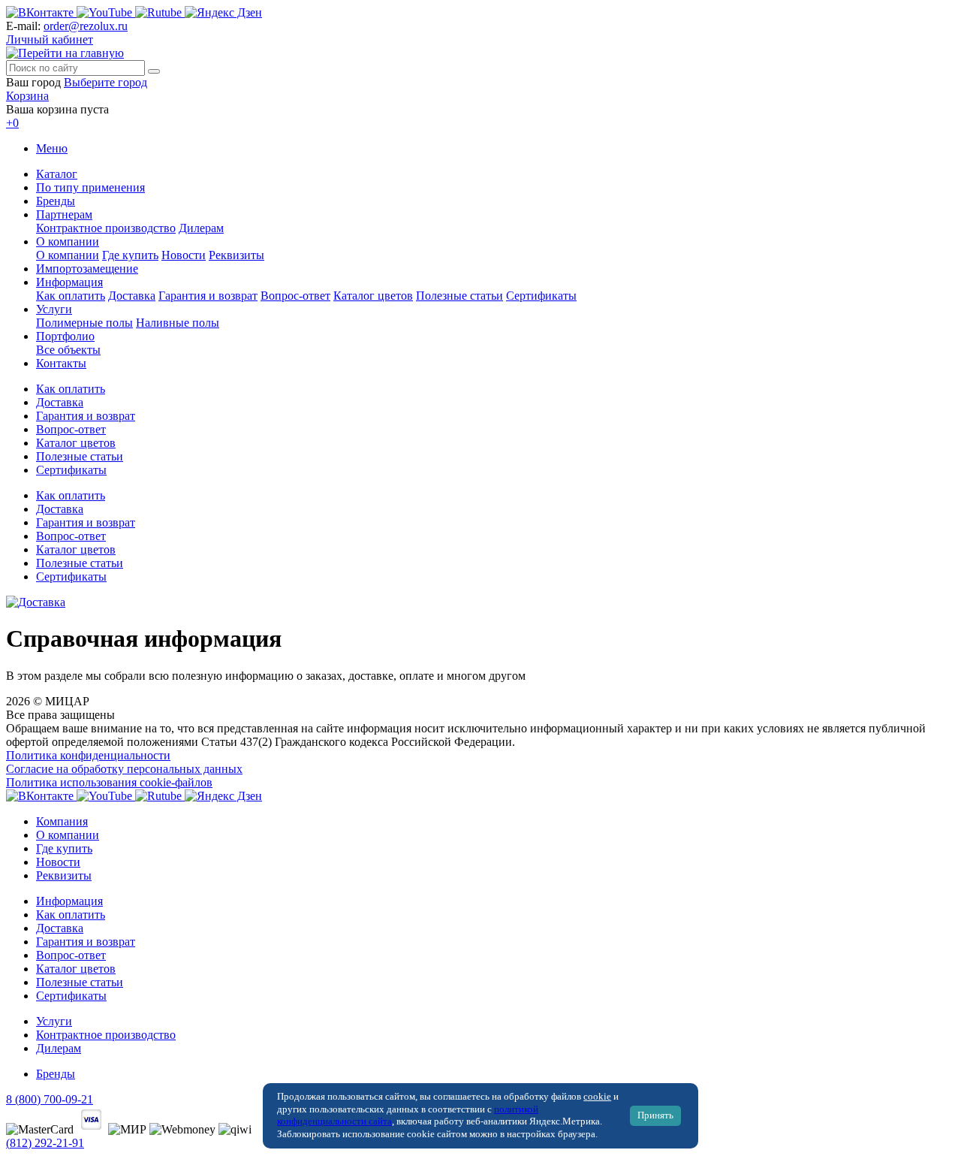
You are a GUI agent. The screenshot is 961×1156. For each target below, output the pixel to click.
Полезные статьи (459, 295)
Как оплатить (70, 295)
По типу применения (90, 187)
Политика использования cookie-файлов (109, 782)
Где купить (130, 255)
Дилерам (201, 228)
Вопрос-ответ (295, 295)
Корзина (27, 95)
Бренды (55, 201)
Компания (62, 821)
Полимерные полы (84, 322)
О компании (67, 241)
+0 (12, 122)
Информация (69, 282)
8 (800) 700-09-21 (49, 1099)
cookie (597, 1096)
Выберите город (105, 82)
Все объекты (68, 349)
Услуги (54, 309)
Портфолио (65, 336)
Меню (52, 148)
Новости (183, 255)
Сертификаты (541, 295)
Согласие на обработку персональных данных (124, 768)
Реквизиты (236, 255)
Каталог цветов (373, 295)
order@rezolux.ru (86, 26)
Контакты (61, 363)
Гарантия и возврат (208, 295)
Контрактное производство (106, 228)
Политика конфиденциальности (88, 755)
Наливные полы (177, 322)
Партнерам (64, 214)
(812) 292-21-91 (45, 1142)
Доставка (131, 295)
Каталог (56, 174)
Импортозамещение (87, 268)
